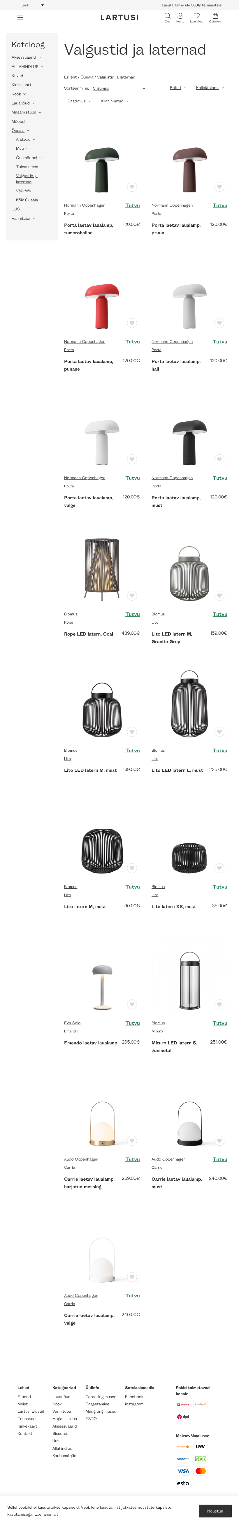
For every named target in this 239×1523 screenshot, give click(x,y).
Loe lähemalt (46, 1514)
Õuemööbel (26, 157)
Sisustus (60, 1433)
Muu (20, 148)
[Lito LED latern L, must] (189, 703)
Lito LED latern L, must (177, 770)
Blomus (70, 614)
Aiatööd (23, 139)
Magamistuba (24, 112)
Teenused (26, 1418)
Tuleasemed (27, 166)
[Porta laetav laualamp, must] (189, 430)
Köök (16, 94)
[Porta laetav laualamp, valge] (102, 430)
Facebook (134, 1396)
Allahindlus (62, 1448)
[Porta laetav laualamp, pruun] (189, 158)
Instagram (134, 1404)
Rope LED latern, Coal (88, 634)
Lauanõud (21, 103)
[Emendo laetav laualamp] (102, 975)
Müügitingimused (101, 1411)
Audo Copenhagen (81, 1159)
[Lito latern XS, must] (189, 839)
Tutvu (132, 205)
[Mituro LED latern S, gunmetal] (189, 975)
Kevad (17, 75)
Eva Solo (72, 1022)
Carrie (69, 1167)
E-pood (24, 1396)
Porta (69, 213)
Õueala (18, 130)
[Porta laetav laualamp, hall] (189, 294)
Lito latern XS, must (174, 906)
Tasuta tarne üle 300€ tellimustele (191, 5)
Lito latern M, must (85, 906)
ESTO (91, 1418)
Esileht (70, 77)
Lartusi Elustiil (30, 1411)
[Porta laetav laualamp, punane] (102, 294)
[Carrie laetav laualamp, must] (189, 1112)
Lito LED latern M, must (90, 770)
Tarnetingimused (101, 1396)
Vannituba (21, 218)
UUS (16, 209)
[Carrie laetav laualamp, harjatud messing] (102, 1112)
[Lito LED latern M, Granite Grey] (189, 567)
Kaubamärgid (64, 1455)
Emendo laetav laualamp (90, 1043)
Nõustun (215, 1510)
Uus (55, 1440)
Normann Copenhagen (84, 205)
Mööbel (18, 121)
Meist (22, 1404)
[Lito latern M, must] (102, 839)
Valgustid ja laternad (27, 178)
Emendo (71, 1031)
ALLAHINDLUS (25, 66)
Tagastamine (98, 1404)
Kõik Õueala (27, 200)
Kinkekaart (21, 84)
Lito (155, 622)
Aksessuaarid (24, 57)
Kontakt (24, 1433)
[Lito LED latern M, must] (102, 703)
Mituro (157, 1031)
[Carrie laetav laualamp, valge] (102, 1248)
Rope (68, 622)
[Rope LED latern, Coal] (102, 567)
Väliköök (23, 191)
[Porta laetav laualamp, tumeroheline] (102, 158)
